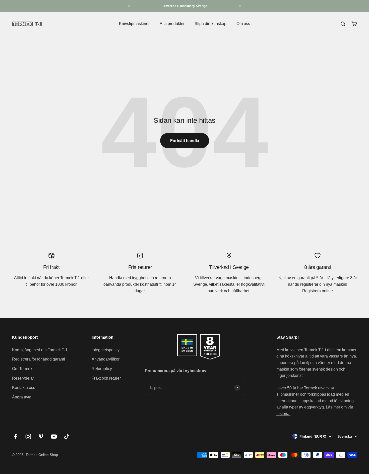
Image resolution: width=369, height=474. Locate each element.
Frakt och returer (106, 378)
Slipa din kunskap (210, 24)
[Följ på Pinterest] (41, 436)
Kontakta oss (23, 387)
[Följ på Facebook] (15, 436)
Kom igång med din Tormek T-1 (40, 350)
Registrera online (317, 291)
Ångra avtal (22, 397)
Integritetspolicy (105, 350)
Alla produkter (172, 24)
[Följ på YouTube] (53, 436)
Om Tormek (22, 369)
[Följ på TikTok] (66, 436)
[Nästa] (240, 6)
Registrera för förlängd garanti (38, 359)
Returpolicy (102, 369)
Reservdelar (23, 378)
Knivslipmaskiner (134, 24)
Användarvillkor (105, 359)
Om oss (243, 24)
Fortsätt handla (184, 141)
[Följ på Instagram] (28, 436)
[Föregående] (129, 6)
